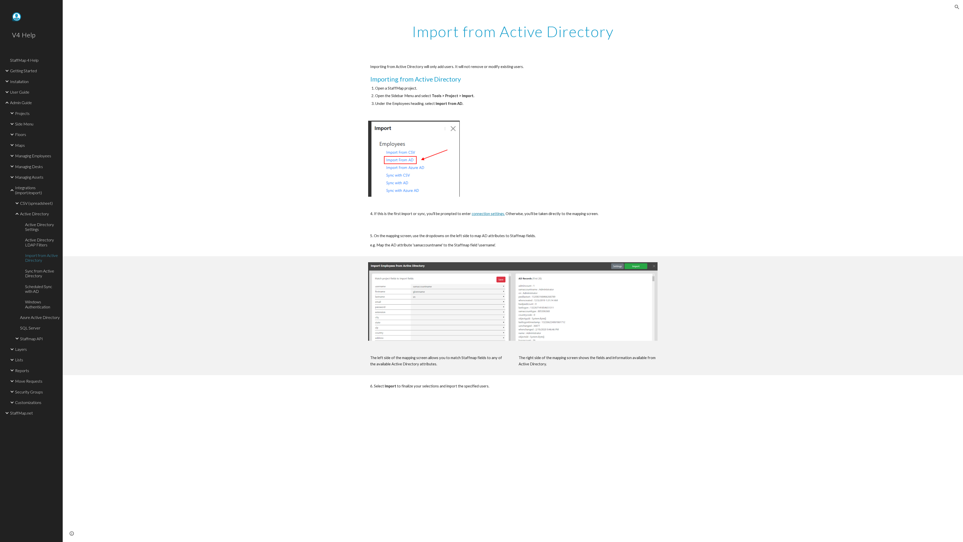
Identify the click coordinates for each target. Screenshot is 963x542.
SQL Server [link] (30, 327)
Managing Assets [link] (29, 177)
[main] (513, 31)
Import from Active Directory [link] (41, 257)
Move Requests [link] (28, 381)
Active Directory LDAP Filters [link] (39, 242)
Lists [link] (19, 359)
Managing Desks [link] (29, 166)
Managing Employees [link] (33, 155)
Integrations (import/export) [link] (28, 190)
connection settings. (488, 214)
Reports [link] (22, 370)
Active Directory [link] (34, 213)
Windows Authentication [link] (37, 304)
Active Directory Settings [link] (39, 227)
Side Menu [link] (24, 123)
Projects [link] (22, 113)
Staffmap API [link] (31, 338)
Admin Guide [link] (21, 102)
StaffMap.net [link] (21, 413)
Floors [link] (20, 134)
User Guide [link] (19, 92)
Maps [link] (20, 145)
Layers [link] (21, 349)
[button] (957, 7)
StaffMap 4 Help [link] (24, 60)
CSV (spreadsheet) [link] (36, 203)
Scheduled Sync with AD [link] (38, 289)
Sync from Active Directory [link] (39, 273)
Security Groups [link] (29, 391)
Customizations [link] (28, 402)
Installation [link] (19, 81)
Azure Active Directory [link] (40, 317)
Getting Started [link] (23, 70)
